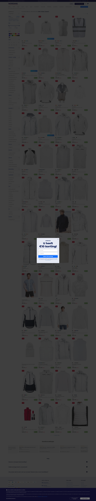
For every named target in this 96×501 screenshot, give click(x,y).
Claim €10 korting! (48, 256)
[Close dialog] (58, 239)
